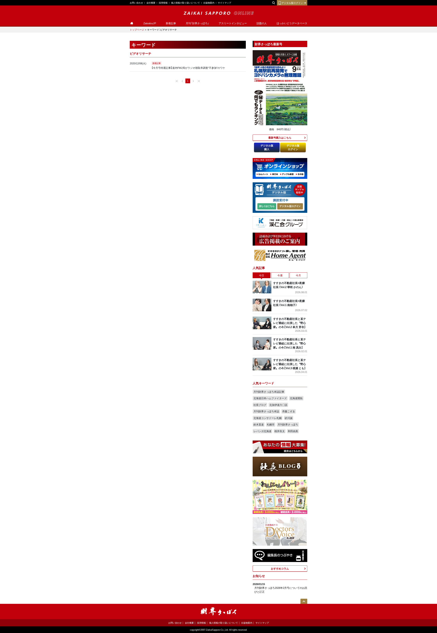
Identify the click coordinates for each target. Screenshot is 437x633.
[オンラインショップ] (280, 168)
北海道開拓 (296, 398)
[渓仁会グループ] (280, 222)
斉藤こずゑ (288, 411)
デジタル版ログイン (292, 2)
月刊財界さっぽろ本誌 (266, 411)
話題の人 (262, 23)
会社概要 (150, 2)
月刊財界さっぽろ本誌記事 (268, 392)
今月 (298, 275)
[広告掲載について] (280, 239)
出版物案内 (208, 2)
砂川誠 (288, 418)
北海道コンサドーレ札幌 (267, 418)
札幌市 (270, 424)
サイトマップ (224, 2)
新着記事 (171, 23)
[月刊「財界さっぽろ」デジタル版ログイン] (290, 206)
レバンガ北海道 (262, 431)
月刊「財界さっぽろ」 (197, 23)
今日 (261, 275)
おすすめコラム (280, 568)
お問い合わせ (136, 2)
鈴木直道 (258, 424)
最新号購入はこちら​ (279, 137)
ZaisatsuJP (149, 23)
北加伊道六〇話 (278, 405)
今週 (280, 275)
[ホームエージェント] (280, 255)
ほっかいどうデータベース (292, 23)
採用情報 (163, 2)
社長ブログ (259, 405)
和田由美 (293, 431)
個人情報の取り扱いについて (185, 2)
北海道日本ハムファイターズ (270, 398)
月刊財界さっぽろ (288, 424)
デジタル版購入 (266, 147)
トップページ (137, 29)
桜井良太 (279, 431)
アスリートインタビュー (233, 23)
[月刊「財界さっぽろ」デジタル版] (266, 206)
